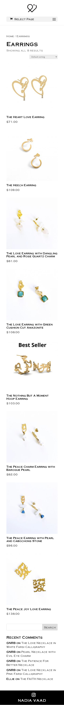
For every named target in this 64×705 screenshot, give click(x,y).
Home (10, 36)
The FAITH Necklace (36, 679)
